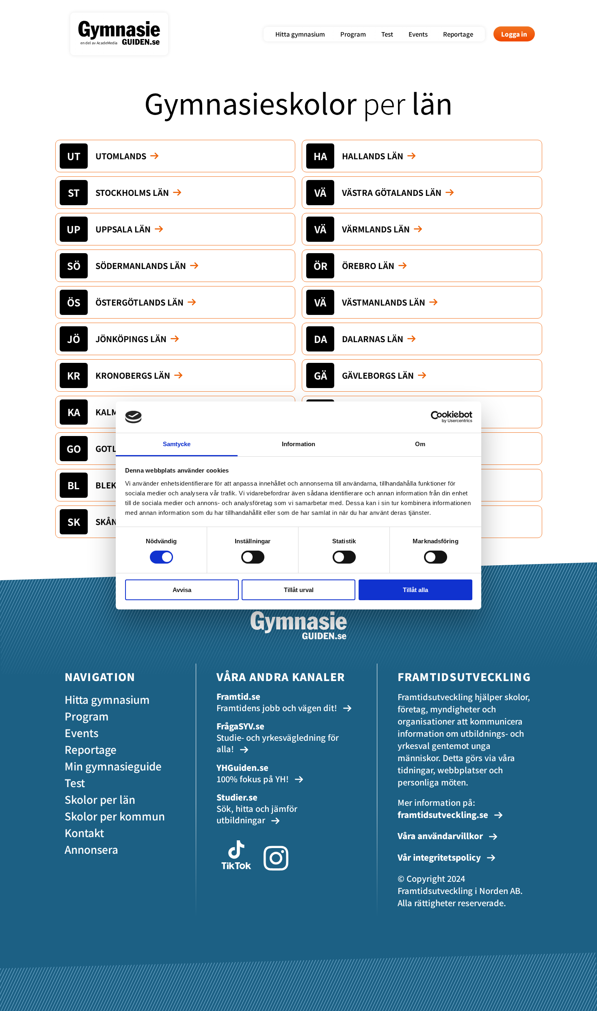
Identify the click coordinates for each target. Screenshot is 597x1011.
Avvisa (182, 589)
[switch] (252, 557)
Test (387, 34)
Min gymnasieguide (113, 765)
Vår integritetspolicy (440, 857)
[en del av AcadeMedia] (127, 50)
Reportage (458, 34)
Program (353, 34)
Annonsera (91, 849)
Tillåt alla (415, 589)
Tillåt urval (299, 589)
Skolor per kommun (115, 815)
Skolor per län (100, 799)
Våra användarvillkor (441, 836)
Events (418, 34)
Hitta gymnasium (300, 34)
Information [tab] (298, 443)
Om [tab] (420, 443)
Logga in (514, 34)
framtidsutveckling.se (443, 814)
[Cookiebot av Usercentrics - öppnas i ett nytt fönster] (436, 417)
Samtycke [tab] (177, 443)
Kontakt (84, 832)
